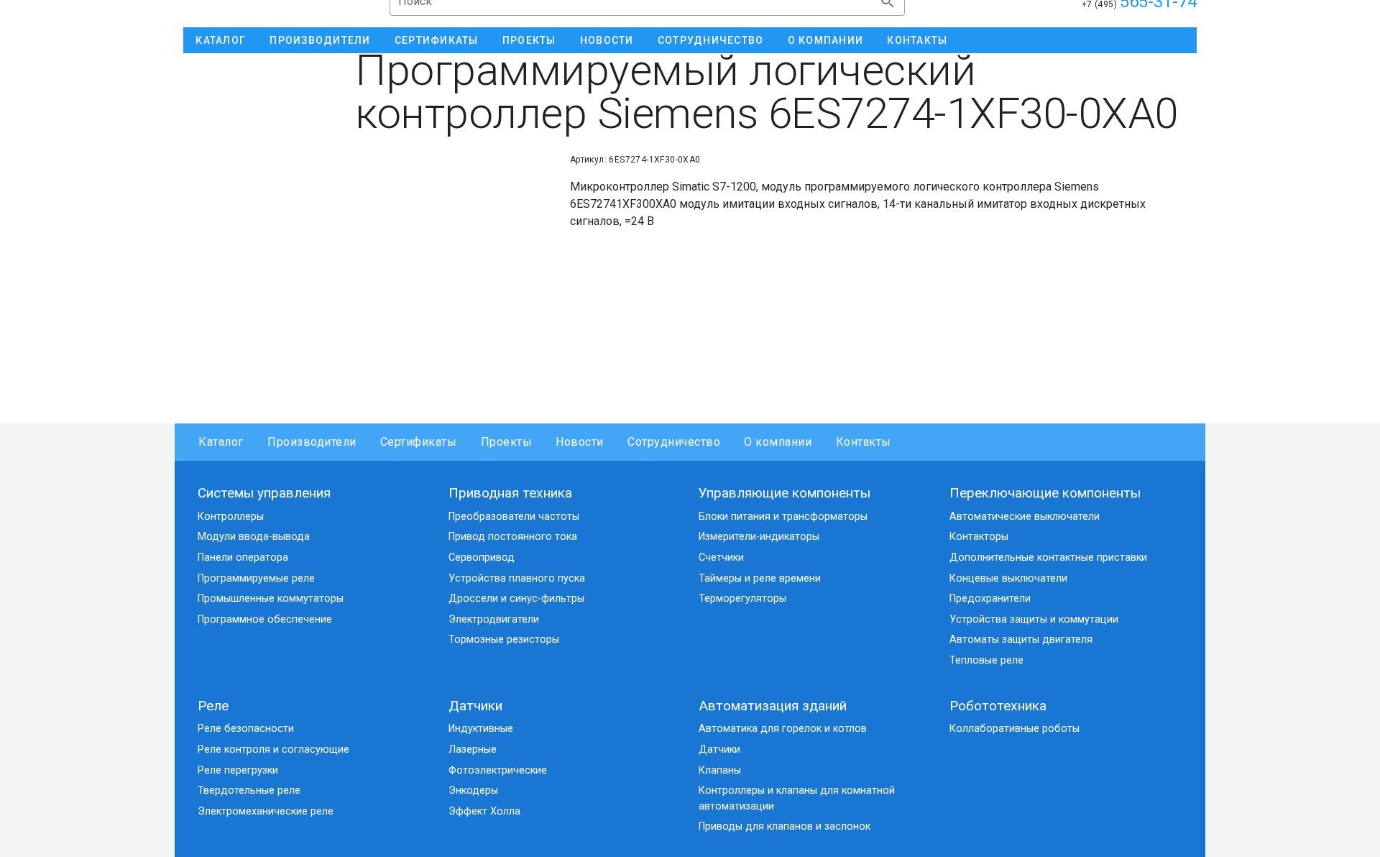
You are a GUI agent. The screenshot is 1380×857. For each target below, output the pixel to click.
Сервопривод (481, 557)
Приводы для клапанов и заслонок (784, 826)
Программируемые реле (256, 578)
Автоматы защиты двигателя (1020, 639)
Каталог (221, 442)
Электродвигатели (493, 619)
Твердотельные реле (249, 790)
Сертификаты (418, 442)
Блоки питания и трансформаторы (783, 516)
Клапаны (720, 770)
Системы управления (264, 493)
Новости (580, 442)
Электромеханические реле (266, 811)
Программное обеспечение (265, 619)
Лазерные (472, 749)
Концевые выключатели (1008, 578)
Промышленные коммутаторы (271, 598)
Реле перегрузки (238, 770)
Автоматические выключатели (1024, 516)
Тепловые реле (986, 660)
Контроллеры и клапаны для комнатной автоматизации (797, 798)
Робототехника (997, 705)
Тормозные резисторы (503, 639)
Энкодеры (473, 790)
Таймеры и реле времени (760, 578)
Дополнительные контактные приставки (1048, 557)
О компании (777, 442)
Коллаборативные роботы (1014, 729)
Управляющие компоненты (784, 493)
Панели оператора (243, 557)
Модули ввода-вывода (254, 537)
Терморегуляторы (742, 598)
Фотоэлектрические (497, 770)
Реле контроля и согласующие (273, 749)
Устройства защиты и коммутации (1033, 619)
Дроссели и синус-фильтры (516, 598)
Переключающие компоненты (1045, 493)
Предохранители (990, 598)
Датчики (475, 705)
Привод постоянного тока (512, 537)
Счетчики (721, 557)
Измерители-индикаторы (759, 537)
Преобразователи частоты (513, 516)
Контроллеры (231, 516)
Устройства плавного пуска (516, 578)
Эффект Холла (484, 811)
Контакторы (978, 537)
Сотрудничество (673, 442)
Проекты (506, 442)
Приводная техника (510, 493)
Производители (311, 442)
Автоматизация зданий (773, 705)
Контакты (863, 442)
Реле (213, 705)
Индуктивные (480, 729)
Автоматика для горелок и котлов (783, 729)
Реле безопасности (246, 729)
